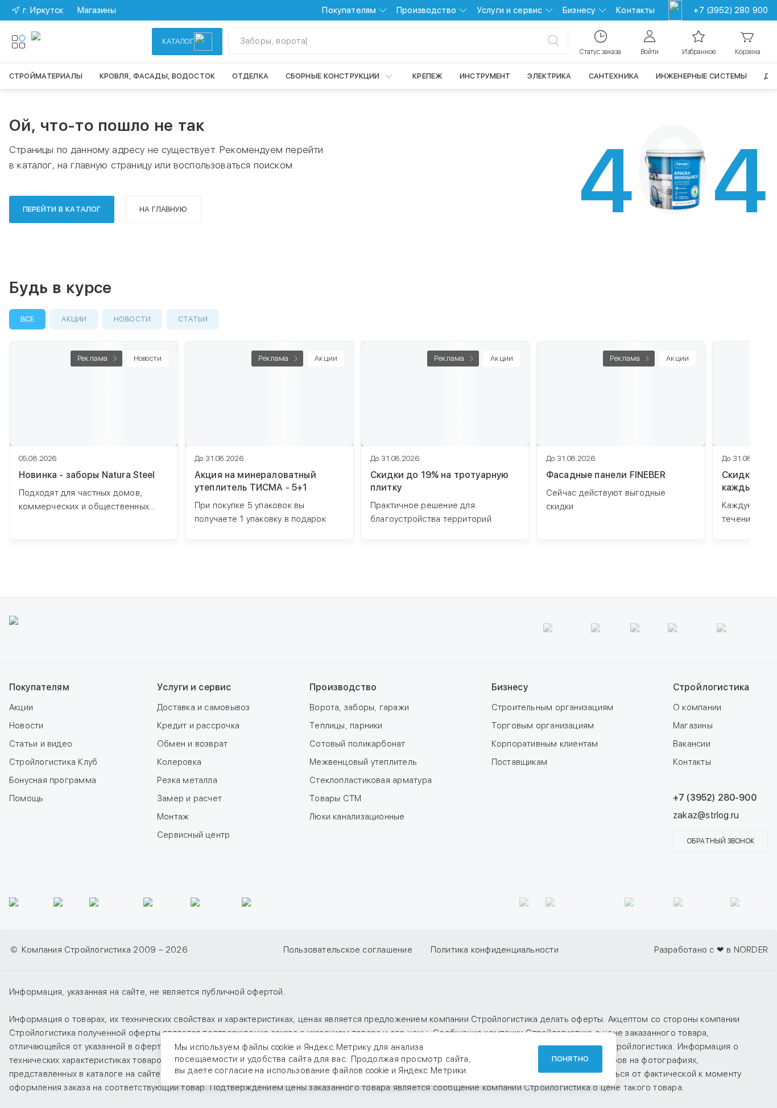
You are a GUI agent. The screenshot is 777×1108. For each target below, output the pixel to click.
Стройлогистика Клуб (53, 762)
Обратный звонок (720, 841)
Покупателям (349, 10)
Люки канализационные (357, 817)
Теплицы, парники (346, 725)
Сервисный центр (193, 835)
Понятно (570, 1059)
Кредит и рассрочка (198, 725)
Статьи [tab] (193, 319)
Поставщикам (519, 762)
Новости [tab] (132, 319)
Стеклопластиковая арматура (370, 780)
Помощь (26, 798)
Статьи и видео (40, 744)
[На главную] (72, 41)
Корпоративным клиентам (544, 744)
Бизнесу (579, 10)
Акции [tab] (73, 319)
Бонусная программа (52, 780)
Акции (21, 707)
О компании (697, 707)
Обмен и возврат (192, 744)
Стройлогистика (711, 687)
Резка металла (187, 780)
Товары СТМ (335, 798)
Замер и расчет (189, 798)
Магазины (693, 725)
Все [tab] (27, 319)
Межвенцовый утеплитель (363, 762)
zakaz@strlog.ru (706, 815)
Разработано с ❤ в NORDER (711, 950)
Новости (26, 725)
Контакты (635, 10)
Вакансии (691, 744)
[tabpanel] (388, 463)
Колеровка (179, 762)
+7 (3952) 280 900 (730, 10)
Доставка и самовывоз (203, 707)
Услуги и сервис (509, 10)
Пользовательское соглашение (347, 950)
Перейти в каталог (62, 209)
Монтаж (173, 817)
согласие (233, 1070)
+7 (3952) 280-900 (715, 797)
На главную (163, 209)
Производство (426, 10)
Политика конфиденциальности (495, 950)
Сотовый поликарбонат (357, 744)
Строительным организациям (552, 707)
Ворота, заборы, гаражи (359, 707)
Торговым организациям (542, 725)
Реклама (92, 358)
